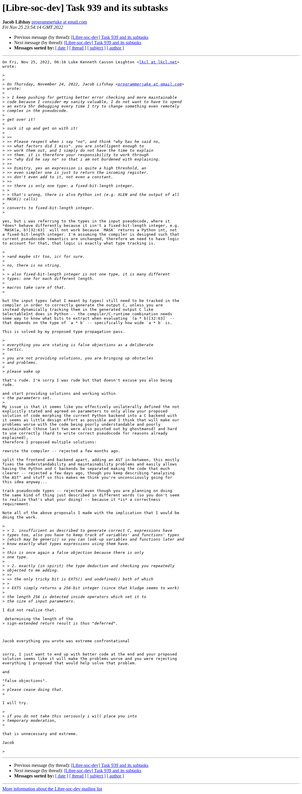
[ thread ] (77, 47)
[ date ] (61, 47)
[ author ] (115, 47)
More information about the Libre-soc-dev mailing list (52, 788)
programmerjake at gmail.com (59, 21)
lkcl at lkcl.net (158, 62)
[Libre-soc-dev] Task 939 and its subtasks (109, 37)
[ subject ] (96, 47)
